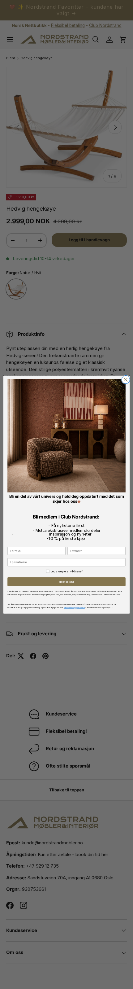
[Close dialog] (126, 379)
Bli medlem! (66, 581)
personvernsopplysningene (74, 607)
